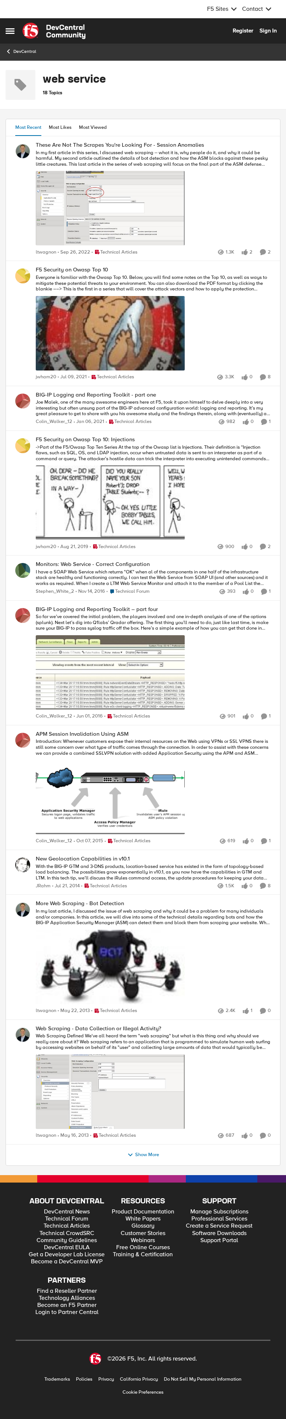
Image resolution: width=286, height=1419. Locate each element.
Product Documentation (143, 1211)
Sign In (268, 30)
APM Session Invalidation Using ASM (82, 734)
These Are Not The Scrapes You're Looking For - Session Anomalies (120, 145)
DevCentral (24, 51)
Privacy (106, 1379)
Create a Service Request (219, 1225)
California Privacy (139, 1379)
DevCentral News (67, 1211)
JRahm (43, 886)
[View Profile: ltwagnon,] (22, 151)
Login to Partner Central (66, 1312)
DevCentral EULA (67, 1247)
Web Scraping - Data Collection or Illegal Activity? (98, 1028)
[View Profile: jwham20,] (22, 275)
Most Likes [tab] (60, 127)
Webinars (143, 1240)
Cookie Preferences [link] (143, 1392)
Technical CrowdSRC (66, 1233)
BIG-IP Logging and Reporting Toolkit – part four (97, 609)
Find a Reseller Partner (67, 1291)
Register (243, 30)
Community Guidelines (66, 1240)
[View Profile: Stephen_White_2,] (22, 570)
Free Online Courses (143, 1247)
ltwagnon (46, 252)
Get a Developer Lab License (67, 1254)
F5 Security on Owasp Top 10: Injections (85, 439)
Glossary (143, 1225)
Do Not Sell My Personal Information (202, 1379)
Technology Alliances (67, 1298)
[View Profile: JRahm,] (22, 865)
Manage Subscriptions (219, 1211)
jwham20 (46, 377)
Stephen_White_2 (55, 591)
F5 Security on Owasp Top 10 (72, 270)
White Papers (143, 1218)
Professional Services (219, 1218)
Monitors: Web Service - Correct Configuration (93, 564)
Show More (147, 1155)
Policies (84, 1379)
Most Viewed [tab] (93, 127)
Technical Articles (67, 1225)
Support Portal (219, 1240)
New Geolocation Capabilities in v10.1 (83, 859)
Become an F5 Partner (66, 1305)
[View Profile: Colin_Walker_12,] (22, 401)
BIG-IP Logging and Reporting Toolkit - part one (96, 395)
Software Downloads (219, 1233)
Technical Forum (66, 1218)
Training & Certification (143, 1254)
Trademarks (57, 1379)
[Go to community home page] (54, 31)
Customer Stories (143, 1233)
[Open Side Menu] (10, 30)
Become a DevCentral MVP (67, 1261)
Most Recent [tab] (28, 127)
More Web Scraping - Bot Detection (80, 903)
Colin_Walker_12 (54, 421)
